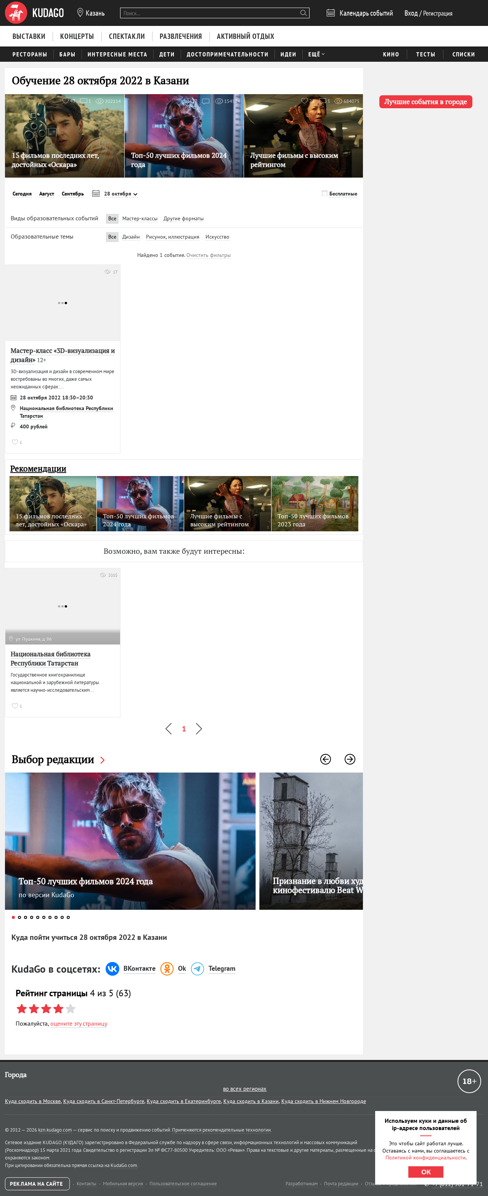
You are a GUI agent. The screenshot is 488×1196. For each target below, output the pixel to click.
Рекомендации (38, 468)
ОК (426, 1172)
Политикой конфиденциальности (425, 1157)
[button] (325, 759)
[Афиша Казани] (34, 13)
